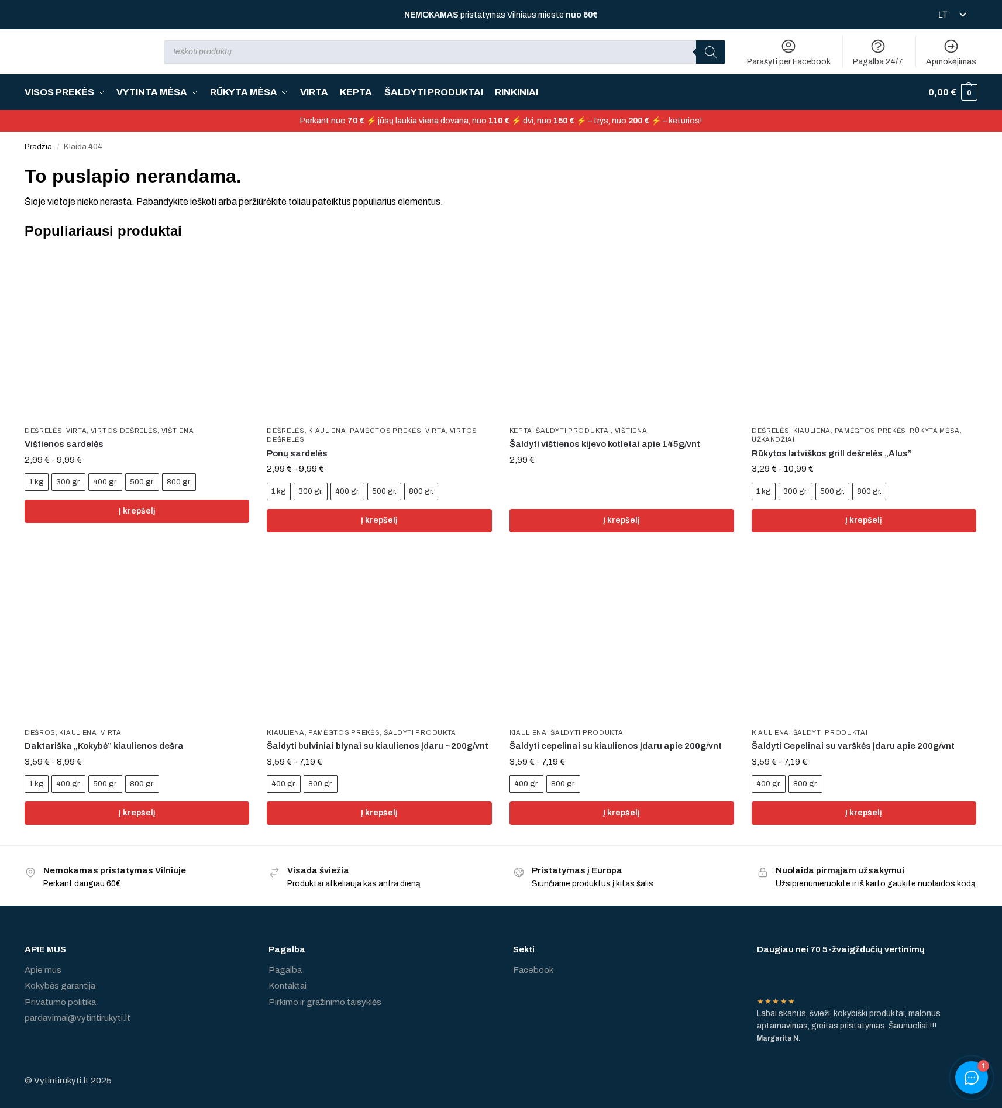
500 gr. (142, 482)
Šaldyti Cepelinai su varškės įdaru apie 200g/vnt (853, 746)
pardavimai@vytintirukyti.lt (77, 1018)
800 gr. (179, 482)
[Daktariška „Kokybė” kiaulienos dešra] (137, 637)
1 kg (36, 482)
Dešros (40, 732)
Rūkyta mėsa (935, 430)
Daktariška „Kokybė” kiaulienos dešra (104, 746)
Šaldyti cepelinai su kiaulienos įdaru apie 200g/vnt (615, 746)
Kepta (521, 430)
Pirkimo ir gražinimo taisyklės (324, 1002)
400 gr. (105, 482)
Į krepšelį (137, 511)
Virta (76, 430)
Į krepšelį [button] (621, 520)
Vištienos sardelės (64, 444)
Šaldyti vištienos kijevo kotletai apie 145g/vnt (604, 444)
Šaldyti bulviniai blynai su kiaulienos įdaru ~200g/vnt (377, 746)
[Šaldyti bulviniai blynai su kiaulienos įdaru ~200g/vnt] (379, 637)
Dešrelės (44, 430)
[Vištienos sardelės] (137, 335)
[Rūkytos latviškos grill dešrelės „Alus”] (864, 335)
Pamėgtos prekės (386, 430)
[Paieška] (710, 52)
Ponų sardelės (297, 453)
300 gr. (68, 482)
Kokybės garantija (60, 985)
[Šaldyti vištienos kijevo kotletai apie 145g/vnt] (621, 335)
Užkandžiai (773, 439)
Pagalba (285, 970)
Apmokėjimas (951, 61)
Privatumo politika (60, 1002)
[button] (952, 92)
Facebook (533, 970)
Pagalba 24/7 (878, 61)
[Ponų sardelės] (379, 335)
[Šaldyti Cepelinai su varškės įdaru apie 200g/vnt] (864, 637)
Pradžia (38, 146)
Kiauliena (327, 430)
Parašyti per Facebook (789, 61)
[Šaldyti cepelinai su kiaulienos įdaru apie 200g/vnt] (621, 637)
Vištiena (177, 430)
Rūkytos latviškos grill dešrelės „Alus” (832, 453)
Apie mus (43, 970)
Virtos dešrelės (124, 430)
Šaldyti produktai (573, 430)
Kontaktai (287, 985)
